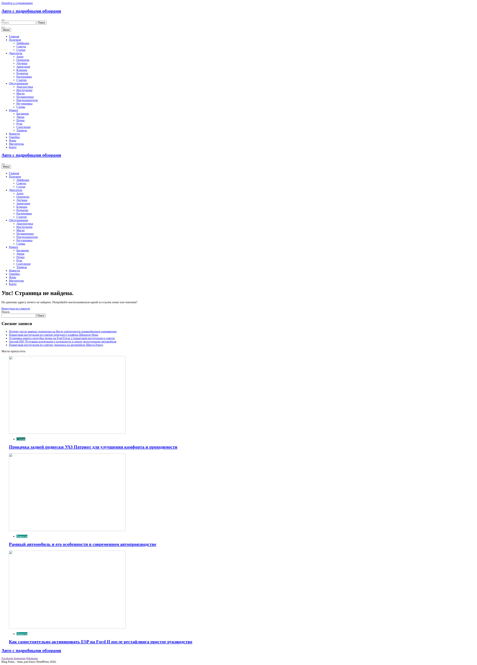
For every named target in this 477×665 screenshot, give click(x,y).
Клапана (21, 70)
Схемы (20, 106)
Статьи (20, 49)
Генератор (22, 60)
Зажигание (23, 66)
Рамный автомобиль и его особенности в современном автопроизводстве (82, 544)
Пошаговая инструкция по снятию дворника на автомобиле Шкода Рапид (56, 344)
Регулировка (24, 103)
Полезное (15, 39)
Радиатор (22, 73)
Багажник (22, 113)
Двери (20, 117)
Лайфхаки (22, 43)
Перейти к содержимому (17, 3)
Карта (12, 147)
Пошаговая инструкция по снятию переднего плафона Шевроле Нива (53, 334)
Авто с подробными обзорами (31, 11)
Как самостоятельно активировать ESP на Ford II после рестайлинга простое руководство (100, 641)
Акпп (19, 56)
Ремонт (13, 110)
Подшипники (25, 96)
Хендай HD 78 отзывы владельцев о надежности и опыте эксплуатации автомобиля (62, 341)
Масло (20, 93)
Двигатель (15, 53)
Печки (20, 120)
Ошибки (14, 137)
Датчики (21, 63)
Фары (12, 140)
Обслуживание (18, 83)
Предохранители (27, 100)
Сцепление (23, 127)
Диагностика (24, 86)
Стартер (21, 80)
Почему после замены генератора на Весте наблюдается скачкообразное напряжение (63, 331)
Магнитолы (16, 143)
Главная (14, 36)
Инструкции (24, 90)
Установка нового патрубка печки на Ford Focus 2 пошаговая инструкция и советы (62, 338)
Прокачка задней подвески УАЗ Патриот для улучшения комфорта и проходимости (93, 447)
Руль (19, 123)
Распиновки (24, 76)
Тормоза (21, 130)
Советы (21, 46)
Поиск (5, 311)
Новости (14, 133)
